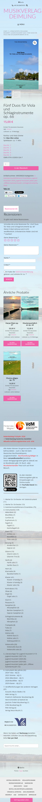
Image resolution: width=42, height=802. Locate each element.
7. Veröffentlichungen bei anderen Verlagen (21, 687)
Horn (7, 569)
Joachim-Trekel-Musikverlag (16, 702)
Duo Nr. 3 (7, 150)
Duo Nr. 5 (7, 155)
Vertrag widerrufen (13, 780)
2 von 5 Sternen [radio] (8, 240)
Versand (8, 129)
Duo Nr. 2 (7, 148)
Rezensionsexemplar (16, 783)
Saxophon (9, 605)
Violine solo (11, 638)
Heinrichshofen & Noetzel (15, 700)
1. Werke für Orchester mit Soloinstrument (20, 499)
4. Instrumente (9, 510)
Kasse (26, 786)
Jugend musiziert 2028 (14, 659)
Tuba (7, 628)
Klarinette (9, 571)
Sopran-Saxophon (14, 613)
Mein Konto (18, 786)
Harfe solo (11, 562)
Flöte (7, 531)
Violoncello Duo (13, 647)
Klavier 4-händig (13, 580)
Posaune (8, 602)
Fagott (7, 523)
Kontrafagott (12, 528)
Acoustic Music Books (13, 692)
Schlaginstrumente (30, 183)
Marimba (10, 619)
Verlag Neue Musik (12, 710)
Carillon (8, 517)
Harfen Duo (11, 565)
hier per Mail (13, 738)
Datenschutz (22, 795)
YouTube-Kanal (28, 485)
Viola (5, 185)
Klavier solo (11, 585)
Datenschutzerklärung (24, 272)
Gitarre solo (11, 554)
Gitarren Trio (12, 556)
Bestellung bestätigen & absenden (21, 789)
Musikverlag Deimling (22, 13)
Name (7, 258)
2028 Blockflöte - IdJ (12, 681)
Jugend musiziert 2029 (18, 33)
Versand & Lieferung (14, 792)
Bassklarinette (12, 574)
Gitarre (8, 551)
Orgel (7, 594)
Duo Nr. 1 (7, 145)
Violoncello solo (13, 649)
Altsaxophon (12, 608)
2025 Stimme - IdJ (12, 675)
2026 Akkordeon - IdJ (13, 678)
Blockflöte (9, 515)
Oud (7, 600)
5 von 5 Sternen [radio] (18, 240)
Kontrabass (9, 588)
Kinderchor (11, 545)
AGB (15, 795)
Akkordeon (9, 512)
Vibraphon (11, 621)
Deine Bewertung (11, 237)
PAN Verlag (9, 708)
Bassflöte (10, 537)
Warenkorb (29, 783)
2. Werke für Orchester (12, 504)
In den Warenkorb (21, 168)
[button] (35, 43)
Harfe (7, 560)
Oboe (7, 591)
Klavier (8, 577)
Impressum (32, 795)
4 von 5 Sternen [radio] (15, 240)
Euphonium (9, 520)
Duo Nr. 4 (7, 152)
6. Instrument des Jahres (13, 670)
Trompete (9, 625)
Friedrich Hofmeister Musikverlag (18, 697)
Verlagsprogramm (28, 780)
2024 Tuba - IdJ (11, 673)
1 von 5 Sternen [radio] (5, 240)
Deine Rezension (11, 245)
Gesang (8, 543)
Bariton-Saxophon (14, 610)
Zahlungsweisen (28, 792)
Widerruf (8, 795)
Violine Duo (11, 635)
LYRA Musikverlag (12, 705)
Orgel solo (11, 596)
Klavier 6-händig (13, 582)
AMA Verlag (9, 694)
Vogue (21, 771)
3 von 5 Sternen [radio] (11, 240)
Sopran (10, 548)
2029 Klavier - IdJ (11, 683)
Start (5, 31)
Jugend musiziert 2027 (14, 656)
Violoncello (9, 644)
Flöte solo (10, 539)
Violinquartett (12, 641)
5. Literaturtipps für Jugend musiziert (18, 654)
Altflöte (9, 534)
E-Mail (7, 265)
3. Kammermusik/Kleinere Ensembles (18, 507)
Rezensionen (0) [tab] (11, 209)
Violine (7, 633)
